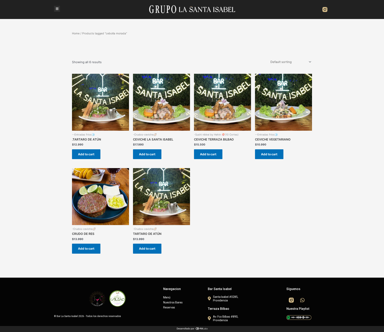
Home (76, 33)
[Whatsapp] (302, 300)
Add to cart (86, 154)
